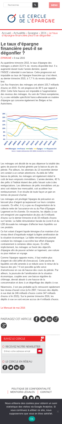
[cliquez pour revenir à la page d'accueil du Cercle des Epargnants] (31, 22)
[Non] (57, 411)
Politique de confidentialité (31, 388)
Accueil (6, 33)
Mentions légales (22, 392)
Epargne (33, 33)
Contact (46, 392)
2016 (43, 33)
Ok (31, 418)
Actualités (19, 33)
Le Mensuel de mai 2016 (13, 307)
